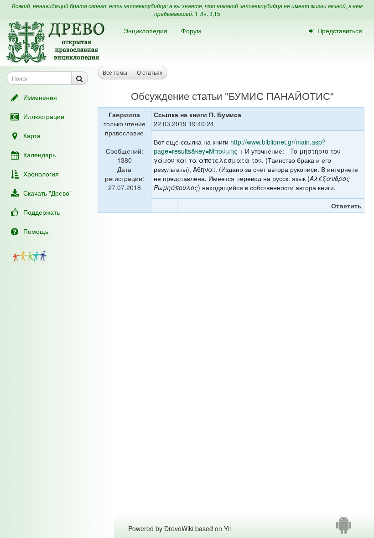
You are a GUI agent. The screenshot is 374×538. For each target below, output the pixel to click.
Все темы (115, 72)
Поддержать (41, 212)
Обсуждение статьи (176, 95)
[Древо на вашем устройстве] (343, 528)
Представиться (339, 30)
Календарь (39, 154)
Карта (32, 135)
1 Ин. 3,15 (207, 13)
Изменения (40, 97)
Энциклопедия (145, 30)
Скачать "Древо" (47, 192)
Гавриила (124, 114)
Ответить (346, 205)
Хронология (41, 173)
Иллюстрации (43, 116)
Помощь (35, 231)
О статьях (149, 72)
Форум (191, 30)
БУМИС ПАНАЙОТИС (279, 95)
